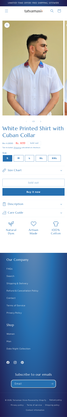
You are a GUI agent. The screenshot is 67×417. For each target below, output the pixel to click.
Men (9, 341)
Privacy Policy (14, 312)
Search (10, 276)
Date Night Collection (19, 348)
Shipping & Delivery (17, 283)
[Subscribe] (52, 384)
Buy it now (33, 191)
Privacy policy (17, 405)
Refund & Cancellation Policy (22, 290)
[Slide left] (26, 121)
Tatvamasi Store (20, 400)
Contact (11, 298)
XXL (56, 159)
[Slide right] (40, 121)
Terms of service (34, 405)
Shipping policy (52, 405)
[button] (6, 10)
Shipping (17, 147)
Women (11, 334)
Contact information (35, 410)
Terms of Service (16, 305)
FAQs (10, 268)
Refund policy (55, 400)
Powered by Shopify (37, 400)
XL (43, 159)
